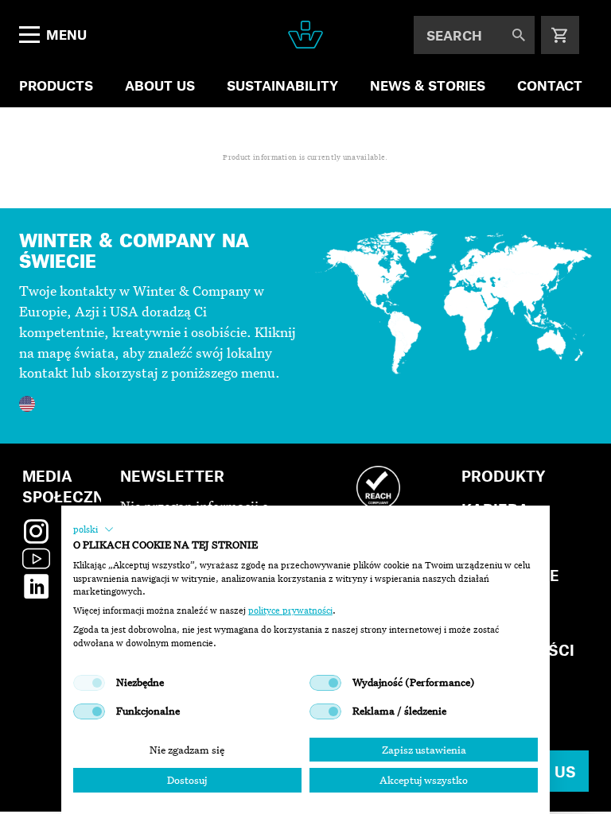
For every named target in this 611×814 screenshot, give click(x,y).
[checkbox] (89, 683)
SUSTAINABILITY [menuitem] (282, 85)
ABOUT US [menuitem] (160, 85)
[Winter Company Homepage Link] (305, 34)
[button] (93, 529)
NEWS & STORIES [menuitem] (427, 85)
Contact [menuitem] (549, 85)
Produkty (503, 476)
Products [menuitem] (56, 85)
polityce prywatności (290, 610)
